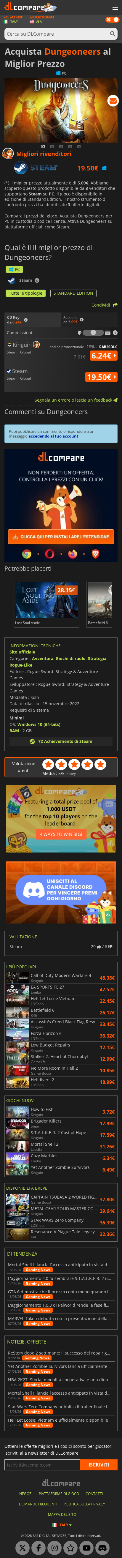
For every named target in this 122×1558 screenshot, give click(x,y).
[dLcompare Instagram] (53, 1548)
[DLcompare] (61, 1482)
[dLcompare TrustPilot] (69, 1548)
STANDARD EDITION (73, 293)
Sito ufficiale (22, 652)
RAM (14, 730)
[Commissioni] (93, 333)
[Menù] (115, 8)
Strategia (97, 658)
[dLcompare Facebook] (37, 1548)
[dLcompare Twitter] (21, 1548)
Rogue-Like (20, 665)
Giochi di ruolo (71, 658)
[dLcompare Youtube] (85, 1548)
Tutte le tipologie (25, 293)
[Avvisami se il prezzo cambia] (113, 102)
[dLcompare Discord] (101, 1548)
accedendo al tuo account (53, 436)
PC (17, 269)
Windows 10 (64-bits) (38, 724)
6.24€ (102, 356)
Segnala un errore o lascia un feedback (74, 400)
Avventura (42, 658)
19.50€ (100, 377)
